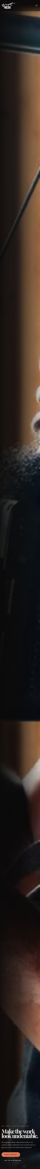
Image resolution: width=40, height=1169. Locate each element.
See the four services (12, 1160)
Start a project (10, 1154)
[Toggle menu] (36, 5)
